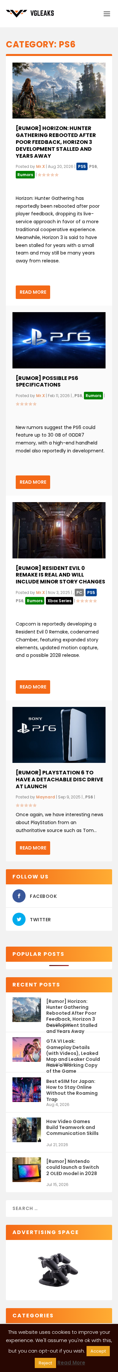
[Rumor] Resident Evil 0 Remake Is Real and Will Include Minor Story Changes (60, 575)
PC (79, 592)
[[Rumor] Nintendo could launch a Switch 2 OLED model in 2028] (26, 1169)
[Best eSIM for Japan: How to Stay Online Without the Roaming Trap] (26, 1089)
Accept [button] (98, 1351)
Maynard (45, 797)
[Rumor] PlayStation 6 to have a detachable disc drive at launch (59, 779)
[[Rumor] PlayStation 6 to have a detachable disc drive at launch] (59, 735)
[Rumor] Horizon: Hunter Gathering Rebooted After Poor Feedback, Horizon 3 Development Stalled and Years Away (56, 141)
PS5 (82, 166)
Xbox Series (59, 601)
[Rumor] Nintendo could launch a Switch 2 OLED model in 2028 (72, 1167)
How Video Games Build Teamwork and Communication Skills (72, 1127)
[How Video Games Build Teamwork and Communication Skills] (26, 1129)
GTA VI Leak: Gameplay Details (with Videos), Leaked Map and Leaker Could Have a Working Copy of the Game (73, 1050)
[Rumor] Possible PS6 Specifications (47, 381)
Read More (33, 292)
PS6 (93, 166)
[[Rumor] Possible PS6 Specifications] (59, 340)
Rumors (25, 174)
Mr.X (40, 166)
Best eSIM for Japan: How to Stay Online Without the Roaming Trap (72, 1090)
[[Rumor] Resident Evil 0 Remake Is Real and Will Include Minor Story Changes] (59, 530)
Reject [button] (45, 1363)
